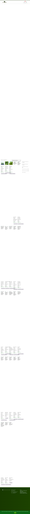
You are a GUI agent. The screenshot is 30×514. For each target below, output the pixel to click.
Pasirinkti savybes (4, 173)
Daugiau (11, 482)
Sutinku (15, 512)
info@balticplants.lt (15, 492)
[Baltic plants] (4, 3)
